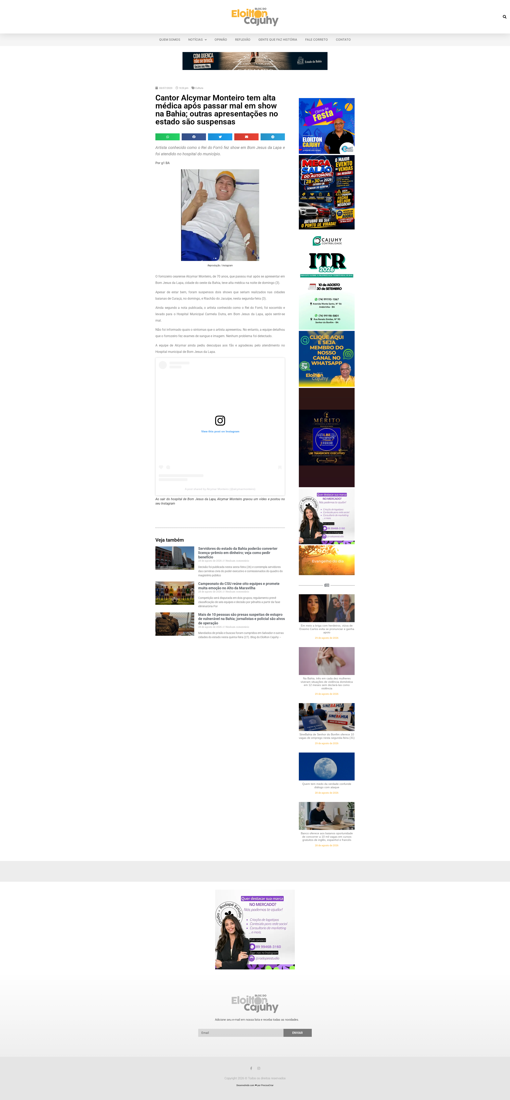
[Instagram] (258, 1068)
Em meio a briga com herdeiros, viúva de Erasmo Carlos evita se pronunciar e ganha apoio (326, 629)
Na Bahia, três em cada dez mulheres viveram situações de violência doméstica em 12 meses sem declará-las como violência (327, 683)
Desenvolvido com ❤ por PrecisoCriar (255, 1085)
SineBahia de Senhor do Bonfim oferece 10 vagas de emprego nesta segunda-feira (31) (327, 736)
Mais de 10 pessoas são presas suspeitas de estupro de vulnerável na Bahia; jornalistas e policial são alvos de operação (241, 618)
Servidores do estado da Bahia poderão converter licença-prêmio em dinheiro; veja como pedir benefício (238, 552)
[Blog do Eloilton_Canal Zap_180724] (327, 386)
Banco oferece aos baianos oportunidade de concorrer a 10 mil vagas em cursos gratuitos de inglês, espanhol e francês (327, 837)
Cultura (199, 88)
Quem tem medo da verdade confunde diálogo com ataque (326, 785)
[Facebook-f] (251, 1068)
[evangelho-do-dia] (327, 574)
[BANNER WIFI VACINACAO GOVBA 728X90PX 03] (255, 69)
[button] (504, 17)
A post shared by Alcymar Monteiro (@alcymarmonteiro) (220, 489)
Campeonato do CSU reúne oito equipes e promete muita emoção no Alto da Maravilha (239, 585)
